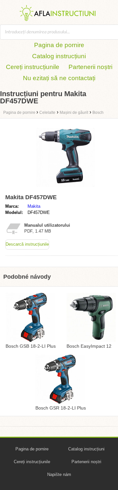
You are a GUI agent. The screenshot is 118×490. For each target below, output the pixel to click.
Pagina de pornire (59, 45)
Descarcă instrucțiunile (27, 244)
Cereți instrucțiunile (32, 66)
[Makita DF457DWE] (65, 188)
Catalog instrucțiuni (59, 56)
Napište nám (59, 474)
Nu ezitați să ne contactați (59, 78)
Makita (34, 206)
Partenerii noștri (90, 66)
